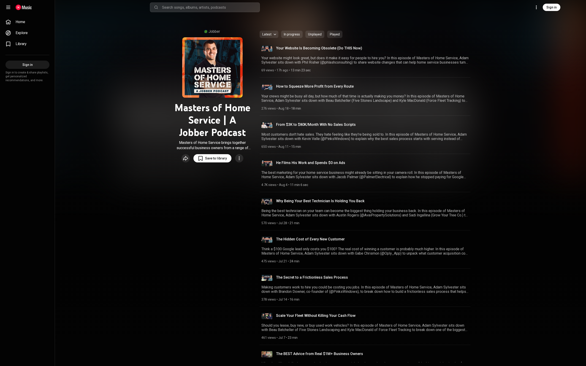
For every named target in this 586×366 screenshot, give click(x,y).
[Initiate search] (156, 7)
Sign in (551, 7)
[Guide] (8, 7)
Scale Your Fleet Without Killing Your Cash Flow (315, 315)
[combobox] (211, 7)
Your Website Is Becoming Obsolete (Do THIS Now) (319, 48)
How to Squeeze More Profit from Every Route (315, 86)
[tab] (292, 34)
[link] (27, 21)
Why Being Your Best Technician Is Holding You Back (320, 201)
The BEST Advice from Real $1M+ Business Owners (319, 354)
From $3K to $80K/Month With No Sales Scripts (316, 124)
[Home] (24, 7)
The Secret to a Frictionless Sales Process (312, 277)
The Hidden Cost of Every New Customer (310, 239)
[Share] (185, 158)
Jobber (214, 31)
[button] (212, 158)
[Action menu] (239, 158)
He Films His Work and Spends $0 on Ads (310, 163)
